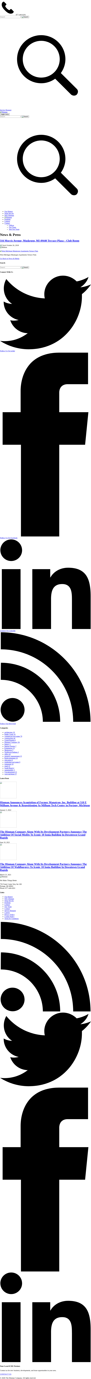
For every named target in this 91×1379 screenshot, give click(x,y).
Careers (7, 913)
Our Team (12, 227)
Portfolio (7, 219)
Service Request (5, 110)
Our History (8, 211)
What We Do (9, 213)
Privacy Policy (9, 915)
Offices (11, 225)
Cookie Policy (9, 917)
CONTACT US (5, 1374)
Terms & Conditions (11, 919)
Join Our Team (14, 229)
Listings (7, 221)
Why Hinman (9, 215)
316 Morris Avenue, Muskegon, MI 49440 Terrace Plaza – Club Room (39, 240)
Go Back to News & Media (9, 259)
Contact (7, 223)
